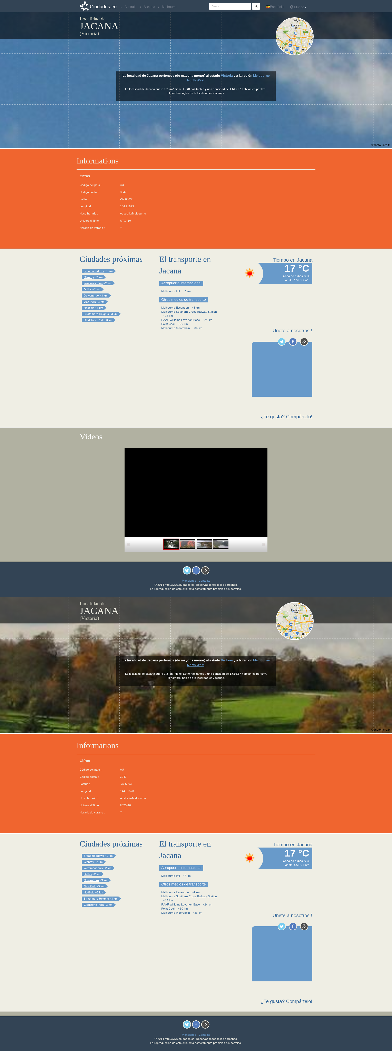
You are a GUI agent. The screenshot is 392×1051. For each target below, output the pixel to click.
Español (276, 7)
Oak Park (90, 301)
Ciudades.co (103, 6)
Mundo (298, 7)
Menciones (189, 580)
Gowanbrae (91, 295)
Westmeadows (93, 283)
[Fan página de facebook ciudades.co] (293, 342)
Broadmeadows (94, 271)
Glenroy (89, 277)
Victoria (227, 75)
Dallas (88, 289)
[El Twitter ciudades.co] (281, 342)
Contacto (204, 580)
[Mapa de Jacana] (295, 36)
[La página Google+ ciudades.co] (304, 342)
